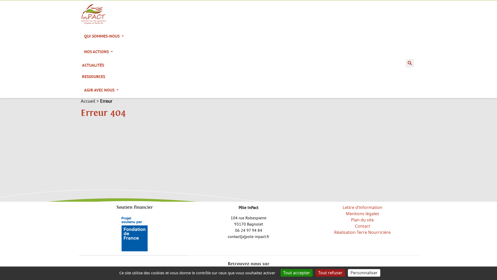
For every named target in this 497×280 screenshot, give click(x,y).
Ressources (93, 76)
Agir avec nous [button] (99, 90)
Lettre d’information (362, 207)
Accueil (88, 101)
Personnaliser (364, 273)
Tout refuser (330, 273)
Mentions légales (362, 213)
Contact (362, 226)
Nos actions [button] (97, 51)
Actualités (93, 65)
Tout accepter (296, 273)
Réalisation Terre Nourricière (362, 232)
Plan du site (362, 220)
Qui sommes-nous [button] (102, 36)
